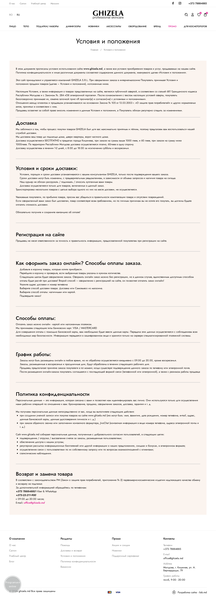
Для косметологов (195, 26)
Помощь (65, 545)
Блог (11, 561)
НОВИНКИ (93, 26)
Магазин (55, 3)
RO (11, 15)
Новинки (117, 550)
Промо (172, 26)
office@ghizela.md (34, 503)
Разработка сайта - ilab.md (192, 592)
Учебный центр (38, 3)
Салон (23, 3)
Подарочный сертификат (125, 555)
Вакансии (66, 566)
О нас (12, 3)
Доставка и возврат (71, 550)
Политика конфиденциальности (78, 561)
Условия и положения (73, 555)
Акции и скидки (121, 545)
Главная (94, 49)
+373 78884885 (197, 3)
